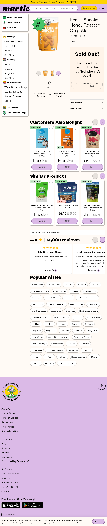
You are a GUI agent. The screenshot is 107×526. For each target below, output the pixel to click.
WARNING (35, 232)
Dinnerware (36, 350)
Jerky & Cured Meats (87, 297)
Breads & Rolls (93, 317)
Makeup (8, 69)
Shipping (5, 447)
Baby (49, 324)
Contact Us (7, 456)
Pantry (95, 284)
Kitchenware (57, 343)
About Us (6, 408)
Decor (72, 343)
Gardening (73, 350)
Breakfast (70, 311)
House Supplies (78, 356)
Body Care (51, 330)
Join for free (90, 8)
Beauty (62, 324)
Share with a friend (58, 95)
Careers (5, 491)
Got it (98, 521)
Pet (49, 356)
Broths (78, 317)
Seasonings (56, 311)
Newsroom (6, 478)
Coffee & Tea (10, 46)
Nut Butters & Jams (88, 311)
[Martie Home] (14, 8)
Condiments (93, 304)
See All (7, 55)
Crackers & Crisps (13, 41)
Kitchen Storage (12, 96)
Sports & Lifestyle (55, 350)
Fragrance (9, 73)
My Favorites (54, 284)
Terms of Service (9, 417)
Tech (36, 363)
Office (62, 356)
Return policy (8, 422)
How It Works (8, 413)
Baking (36, 324)
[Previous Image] (38, 73)
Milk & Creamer (61, 317)
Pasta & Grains (52, 297)
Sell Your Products (10, 482)
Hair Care (64, 330)
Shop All (82, 284)
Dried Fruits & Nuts (40, 317)
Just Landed (37, 284)
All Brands (49, 363)
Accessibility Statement (13, 431)
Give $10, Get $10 (10, 487)
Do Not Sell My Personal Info (15, 461)
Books (94, 356)
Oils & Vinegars (38, 311)
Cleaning (85, 343)
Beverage (36, 297)
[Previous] (95, 122)
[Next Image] (58, 73)
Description (76, 103)
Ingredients (76, 109)
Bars (68, 297)
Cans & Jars (37, 304)
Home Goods (37, 337)
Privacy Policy (8, 426)
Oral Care (78, 330)
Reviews (5, 452)
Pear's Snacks (84, 19)
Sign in (101, 8)
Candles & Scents (13, 91)
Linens (87, 350)
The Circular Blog (67, 363)
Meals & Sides (76, 304)
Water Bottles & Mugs (15, 87)
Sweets (8, 50)
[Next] (102, 122)
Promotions (7, 439)
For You (68, 284)
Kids (36, 356)
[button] (48, 34)
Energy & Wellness (56, 304)
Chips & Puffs (89, 291)
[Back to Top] (102, 386)
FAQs (4, 443)
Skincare (8, 64)
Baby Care (92, 330)
